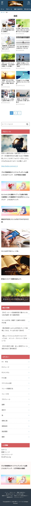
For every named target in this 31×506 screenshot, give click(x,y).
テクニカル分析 (7, 383)
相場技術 (4, 426)
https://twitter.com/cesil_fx (9, 166)
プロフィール (9, 9)
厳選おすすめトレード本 (7, 495)
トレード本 (5, 394)
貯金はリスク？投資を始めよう (20, 495)
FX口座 (4, 378)
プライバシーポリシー (19, 497)
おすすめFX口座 (19, 494)
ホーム (2, 9)
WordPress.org (6, 457)
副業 (3, 404)
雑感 (3, 437)
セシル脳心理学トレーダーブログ (17, 501)
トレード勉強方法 (7, 388)
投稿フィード (5, 452)
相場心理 (4, 421)
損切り (4, 410)
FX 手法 (5, 362)
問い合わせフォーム (10, 494)
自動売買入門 (9, 497)
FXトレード (5, 367)
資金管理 (4, 431)
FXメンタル (5, 372)
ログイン (4, 449)
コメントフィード (7, 454)
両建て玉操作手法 (18, 9)
